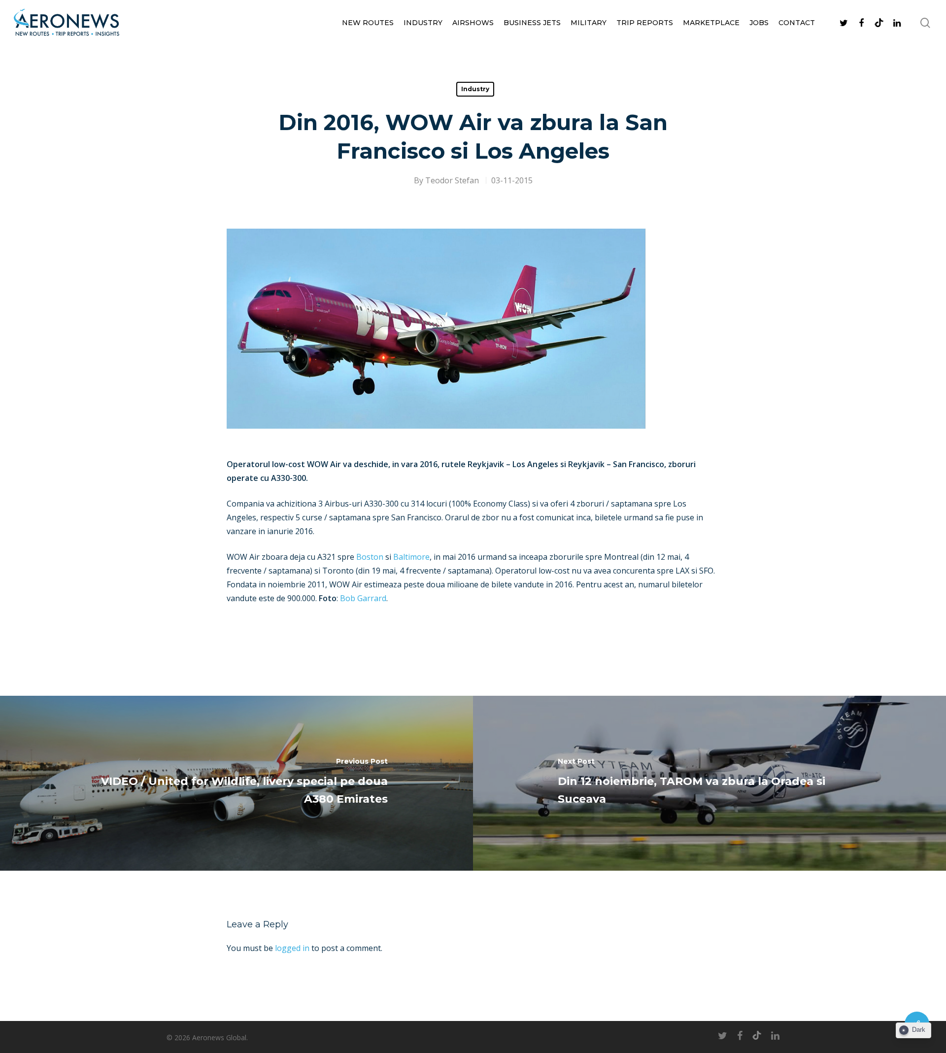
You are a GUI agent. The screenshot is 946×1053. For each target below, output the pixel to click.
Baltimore (411, 556)
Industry (423, 22)
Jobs (759, 22)
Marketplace (711, 22)
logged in (292, 948)
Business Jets (532, 22)
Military (589, 22)
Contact (796, 22)
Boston (369, 556)
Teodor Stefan (452, 180)
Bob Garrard (363, 598)
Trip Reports (644, 22)
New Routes (368, 22)
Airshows (473, 22)
